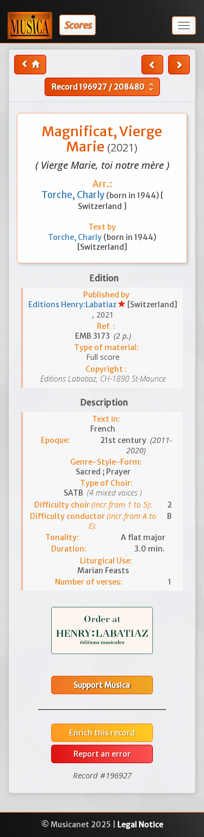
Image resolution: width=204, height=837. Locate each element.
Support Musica (101, 685)
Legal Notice (140, 824)
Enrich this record (102, 733)
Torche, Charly (73, 195)
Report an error (102, 754)
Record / (104, 87)
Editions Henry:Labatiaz (73, 304)
